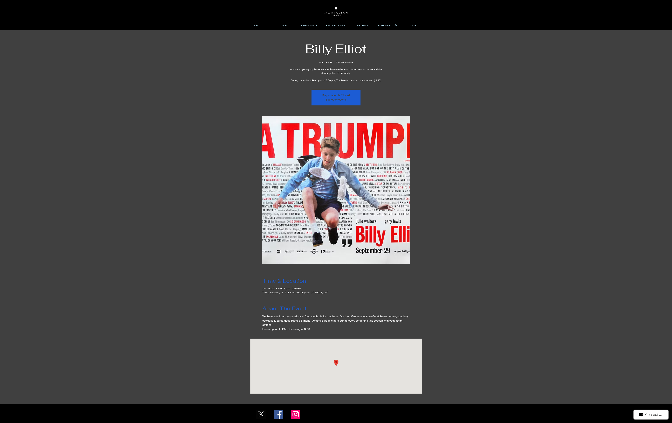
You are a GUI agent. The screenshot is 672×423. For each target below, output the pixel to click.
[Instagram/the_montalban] (295, 414)
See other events (336, 99)
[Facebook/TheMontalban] (278, 414)
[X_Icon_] (261, 414)
